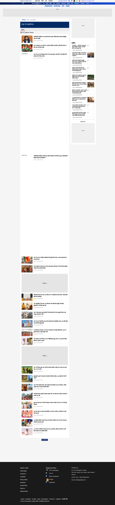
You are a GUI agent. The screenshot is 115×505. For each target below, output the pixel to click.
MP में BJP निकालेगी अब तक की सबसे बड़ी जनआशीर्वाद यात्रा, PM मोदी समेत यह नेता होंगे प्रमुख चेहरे (51, 322)
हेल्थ (72, 3)
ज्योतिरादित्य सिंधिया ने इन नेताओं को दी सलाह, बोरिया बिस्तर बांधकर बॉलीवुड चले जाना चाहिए (50, 37)
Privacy (23, 499)
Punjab (51, 479)
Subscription (23, 470)
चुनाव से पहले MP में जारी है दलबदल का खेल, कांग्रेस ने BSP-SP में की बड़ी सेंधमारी (50, 403)
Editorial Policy (24, 491)
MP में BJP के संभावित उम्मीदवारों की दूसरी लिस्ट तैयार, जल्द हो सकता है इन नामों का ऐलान (50, 258)
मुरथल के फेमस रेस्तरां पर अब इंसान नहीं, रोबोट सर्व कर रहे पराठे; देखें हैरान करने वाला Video (79, 84)
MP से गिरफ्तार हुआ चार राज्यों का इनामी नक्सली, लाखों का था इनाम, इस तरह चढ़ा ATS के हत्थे (50, 368)
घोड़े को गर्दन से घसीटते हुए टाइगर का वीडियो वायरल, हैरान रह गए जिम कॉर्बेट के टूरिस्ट (79, 77)
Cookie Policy (23, 485)
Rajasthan (52, 482)
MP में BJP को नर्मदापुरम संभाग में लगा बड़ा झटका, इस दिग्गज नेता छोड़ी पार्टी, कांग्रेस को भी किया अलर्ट (50, 55)
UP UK (51, 473)
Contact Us (23, 473)
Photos (63, 3)
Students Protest (48, 5)
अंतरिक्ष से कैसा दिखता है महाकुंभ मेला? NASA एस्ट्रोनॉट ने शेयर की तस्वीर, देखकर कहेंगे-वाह (79, 62)
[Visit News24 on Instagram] (72, 1)
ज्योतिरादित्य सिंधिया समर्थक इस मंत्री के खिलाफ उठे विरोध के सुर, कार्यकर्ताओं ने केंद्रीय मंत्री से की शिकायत (51, 156)
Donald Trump (57, 5)
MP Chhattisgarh (54, 470)
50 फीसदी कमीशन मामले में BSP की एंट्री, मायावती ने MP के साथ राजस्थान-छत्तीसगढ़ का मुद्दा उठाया (50, 421)
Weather (67, 5)
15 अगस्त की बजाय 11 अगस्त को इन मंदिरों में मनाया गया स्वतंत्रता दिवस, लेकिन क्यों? (79, 99)
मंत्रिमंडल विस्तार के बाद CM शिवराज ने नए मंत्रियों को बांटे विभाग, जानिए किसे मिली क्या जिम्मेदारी (50, 295)
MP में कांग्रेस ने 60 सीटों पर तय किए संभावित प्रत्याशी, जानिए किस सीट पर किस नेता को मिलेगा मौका (50, 46)
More (87, 3)
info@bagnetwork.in (80, 480)
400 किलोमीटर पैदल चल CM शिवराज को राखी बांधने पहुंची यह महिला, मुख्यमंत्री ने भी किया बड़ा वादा (49, 304)
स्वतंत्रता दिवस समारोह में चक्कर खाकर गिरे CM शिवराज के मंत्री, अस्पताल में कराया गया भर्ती (50, 394)
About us (22, 488)
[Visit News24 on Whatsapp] (77, 1)
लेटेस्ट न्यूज (34, 3)
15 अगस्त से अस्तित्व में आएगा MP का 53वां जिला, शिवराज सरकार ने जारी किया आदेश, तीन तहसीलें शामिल (50, 429)
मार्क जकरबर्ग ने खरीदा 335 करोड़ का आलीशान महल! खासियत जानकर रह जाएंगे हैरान (79, 54)
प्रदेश (47, 3)
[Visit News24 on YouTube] (79, 1)
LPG (63, 5)
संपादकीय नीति (65, 499)
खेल (54, 3)
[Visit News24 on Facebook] (69, 1)
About (38, 499)
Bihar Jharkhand (54, 476)
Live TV (39, 3)
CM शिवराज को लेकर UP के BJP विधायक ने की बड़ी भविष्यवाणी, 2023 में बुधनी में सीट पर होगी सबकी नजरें (50, 330)
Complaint (22, 476)
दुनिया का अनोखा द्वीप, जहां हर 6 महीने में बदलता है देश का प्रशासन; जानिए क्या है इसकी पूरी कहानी (79, 92)
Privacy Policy (23, 479)
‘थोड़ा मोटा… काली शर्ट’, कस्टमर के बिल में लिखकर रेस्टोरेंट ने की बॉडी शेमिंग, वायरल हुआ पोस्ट (79, 47)
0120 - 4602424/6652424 (82, 477)
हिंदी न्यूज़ (23, 19)
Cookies (34, 499)
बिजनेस (68, 3)
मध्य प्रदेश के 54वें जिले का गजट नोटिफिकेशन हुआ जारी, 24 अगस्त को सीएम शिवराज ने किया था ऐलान (50, 339)
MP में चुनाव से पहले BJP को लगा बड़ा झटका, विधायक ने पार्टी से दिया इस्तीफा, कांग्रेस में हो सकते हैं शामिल (51, 267)
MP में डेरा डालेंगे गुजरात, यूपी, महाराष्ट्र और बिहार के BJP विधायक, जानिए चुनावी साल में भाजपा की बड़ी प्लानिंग (50, 385)
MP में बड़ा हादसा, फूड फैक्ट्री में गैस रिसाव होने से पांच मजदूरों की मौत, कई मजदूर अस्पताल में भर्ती (50, 313)
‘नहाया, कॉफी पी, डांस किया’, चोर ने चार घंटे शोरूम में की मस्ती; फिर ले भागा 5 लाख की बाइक (79, 106)
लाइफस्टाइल (77, 3)
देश (43, 3)
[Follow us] (87, 1)
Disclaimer (23, 482)
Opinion (82, 3)
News (22, 29)
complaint (58, 499)
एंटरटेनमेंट (58, 3)
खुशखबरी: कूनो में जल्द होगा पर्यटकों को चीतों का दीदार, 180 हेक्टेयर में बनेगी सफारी (50, 377)
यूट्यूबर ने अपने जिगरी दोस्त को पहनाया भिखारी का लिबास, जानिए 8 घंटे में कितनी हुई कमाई (79, 69)
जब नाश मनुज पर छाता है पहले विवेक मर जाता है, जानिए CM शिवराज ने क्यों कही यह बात (50, 412)
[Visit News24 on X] (74, 1)
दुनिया (51, 3)
